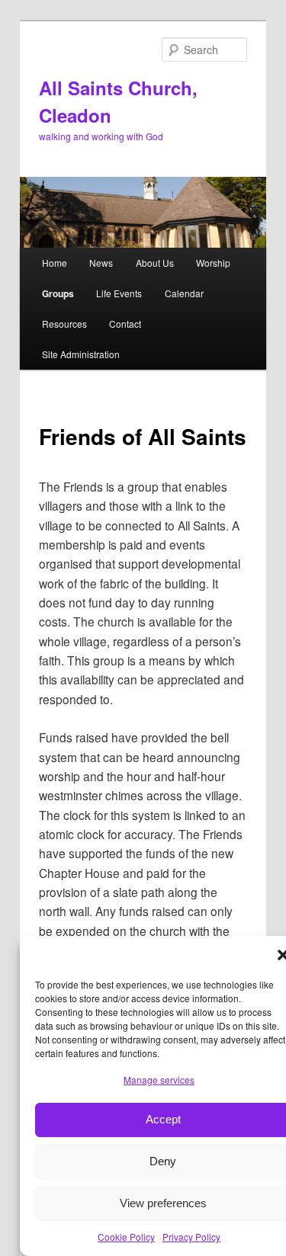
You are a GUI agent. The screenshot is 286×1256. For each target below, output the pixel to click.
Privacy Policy (191, 1236)
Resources (64, 323)
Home (54, 262)
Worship (213, 262)
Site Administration (81, 354)
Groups (58, 293)
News (101, 262)
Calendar (184, 293)
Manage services (159, 1079)
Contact (125, 323)
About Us (155, 262)
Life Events (119, 293)
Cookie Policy (126, 1236)
